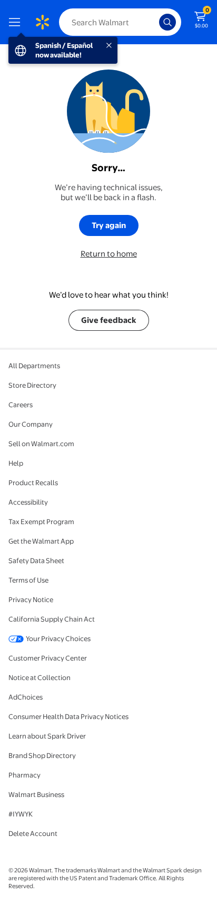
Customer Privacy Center (47, 658)
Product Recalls (33, 482)
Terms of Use (28, 580)
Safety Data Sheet (36, 560)
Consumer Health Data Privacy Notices (68, 716)
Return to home (109, 254)
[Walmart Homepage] (42, 22)
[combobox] (120, 22)
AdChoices (25, 697)
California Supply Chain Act (51, 619)
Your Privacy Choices (58, 638)
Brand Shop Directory (42, 755)
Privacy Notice (30, 599)
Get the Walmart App (41, 541)
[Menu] (16, 22)
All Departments (34, 365)
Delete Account (32, 833)
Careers (20, 404)
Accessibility (28, 502)
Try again (109, 225)
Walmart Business (36, 794)
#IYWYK (20, 814)
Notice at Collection (39, 677)
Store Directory (32, 385)
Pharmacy (24, 775)
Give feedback (108, 320)
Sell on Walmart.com (41, 443)
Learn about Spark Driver (47, 736)
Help (15, 463)
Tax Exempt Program (41, 521)
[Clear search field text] (153, 22)
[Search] (167, 22)
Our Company (30, 424)
